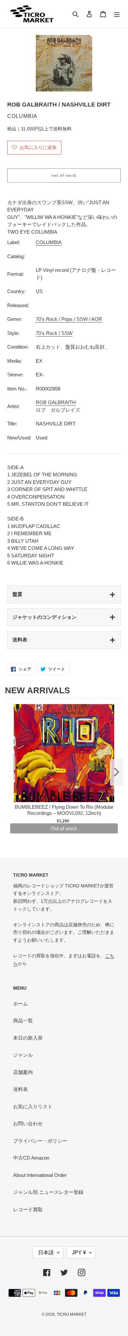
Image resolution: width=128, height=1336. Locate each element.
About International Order (40, 1175)
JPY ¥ (79, 1252)
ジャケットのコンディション (44, 617)
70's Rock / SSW (54, 333)
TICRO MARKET (71, 1314)
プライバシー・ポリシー (40, 1141)
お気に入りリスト (33, 1106)
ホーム (20, 1003)
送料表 (19, 639)
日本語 (46, 1252)
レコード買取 (28, 1209)
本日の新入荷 (28, 1038)
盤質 (17, 594)
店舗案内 (23, 1072)
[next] (116, 772)
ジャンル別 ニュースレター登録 (48, 1192)
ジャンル (23, 1055)
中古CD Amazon (31, 1158)
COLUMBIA (49, 242)
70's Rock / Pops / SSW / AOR (69, 319)
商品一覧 (23, 1020)
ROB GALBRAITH (56, 402)
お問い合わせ (28, 1123)
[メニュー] (117, 14)
